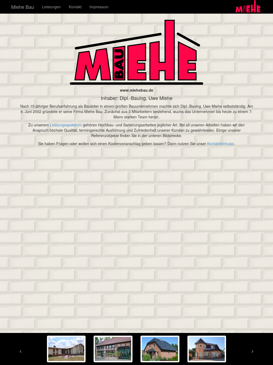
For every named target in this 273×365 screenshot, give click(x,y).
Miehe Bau (22, 6)
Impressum (99, 6)
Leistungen (51, 6)
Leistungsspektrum (66, 124)
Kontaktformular (220, 143)
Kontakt (75, 6)
